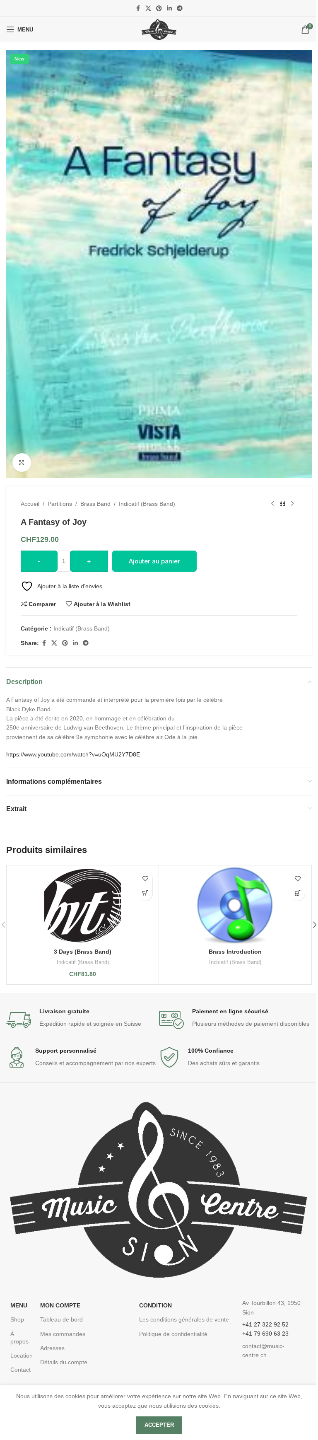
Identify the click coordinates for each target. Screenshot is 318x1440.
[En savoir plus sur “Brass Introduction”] (297, 893)
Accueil (30, 503)
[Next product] (292, 504)
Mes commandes (62, 1334)
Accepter (159, 1425)
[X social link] (148, 8)
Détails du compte (63, 1362)
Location (21, 1355)
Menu (18, 1305)
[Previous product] (272, 504)
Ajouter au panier (154, 561)
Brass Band (95, 503)
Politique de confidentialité (173, 1334)
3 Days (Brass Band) (82, 951)
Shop (17, 1319)
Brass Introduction (235, 951)
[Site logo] (159, 29)
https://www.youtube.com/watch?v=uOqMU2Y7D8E (73, 754)
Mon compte (60, 1305)
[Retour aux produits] (282, 504)
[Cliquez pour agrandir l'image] (21, 462)
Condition (155, 1305)
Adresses (52, 1348)
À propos (19, 1338)
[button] (145, 893)
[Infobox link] (82, 1020)
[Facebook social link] (138, 8)
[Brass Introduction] (235, 905)
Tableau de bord (61, 1319)
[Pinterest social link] (159, 8)
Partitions (60, 503)
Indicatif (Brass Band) (147, 503)
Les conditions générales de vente (184, 1319)
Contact (20, 1369)
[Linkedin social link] (169, 8)
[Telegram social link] (179, 8)
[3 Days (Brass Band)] (83, 905)
